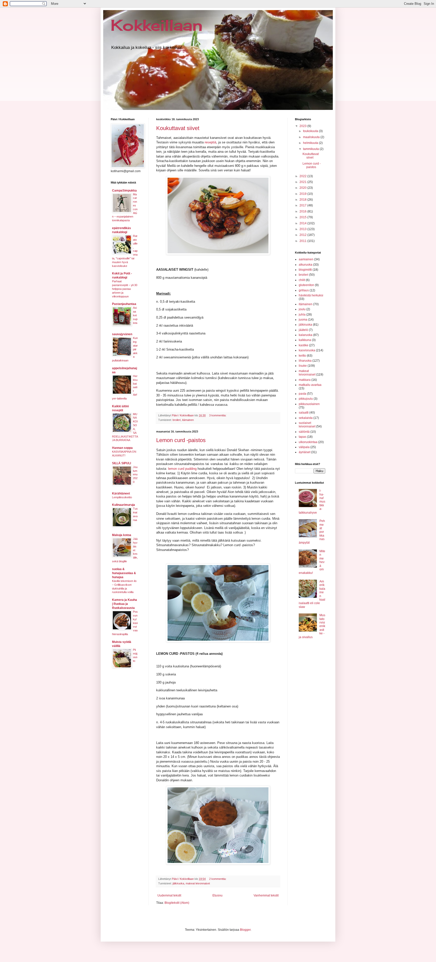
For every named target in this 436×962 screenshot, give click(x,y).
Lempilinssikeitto (122, 497)
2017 (303, 205)
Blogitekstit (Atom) (177, 903)
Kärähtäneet (121, 493)
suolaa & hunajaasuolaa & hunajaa (124, 573)
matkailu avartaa (310, 385)
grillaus (304, 290)
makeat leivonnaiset (198, 883)
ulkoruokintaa (308, 442)
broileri (177, 419)
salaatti (304, 412)
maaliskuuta (311, 137)
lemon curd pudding (182, 469)
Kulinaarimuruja (123, 505)
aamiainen (306, 259)
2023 (303, 126)
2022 (303, 176)
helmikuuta (311, 143)
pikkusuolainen (309, 404)
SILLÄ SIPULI (121, 463)
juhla (302, 314)
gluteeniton (306, 285)
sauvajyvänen (122, 334)
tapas (302, 437)
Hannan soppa (122, 448)
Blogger (245, 930)
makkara (305, 380)
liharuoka (305, 360)
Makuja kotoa (121, 535)
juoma (303, 319)
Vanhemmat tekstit (266, 895)
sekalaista (306, 418)
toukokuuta (311, 131)
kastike (303, 345)
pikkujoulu (306, 398)
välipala (304, 447)
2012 (303, 235)
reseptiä (210, 142)
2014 (303, 223)
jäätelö (303, 330)
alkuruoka (305, 264)
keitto (302, 355)
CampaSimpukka (124, 190)
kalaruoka (305, 335)
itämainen (188, 419)
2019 (303, 194)
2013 (303, 229)
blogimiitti (305, 269)
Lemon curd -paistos (181, 440)
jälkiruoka (178, 883)
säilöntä (304, 431)
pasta (302, 393)
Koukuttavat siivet (177, 128)
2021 (303, 182)
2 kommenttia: (218, 878)
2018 (303, 199)
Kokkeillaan (157, 25)
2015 (303, 217)
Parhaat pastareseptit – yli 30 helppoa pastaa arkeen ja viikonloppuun (124, 289)
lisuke (303, 365)
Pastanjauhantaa (124, 304)
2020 (303, 188)
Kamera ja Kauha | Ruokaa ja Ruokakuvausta (124, 604)
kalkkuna (305, 340)
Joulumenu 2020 (135, 474)
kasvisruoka (307, 350)
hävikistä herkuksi (311, 295)
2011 (303, 241)
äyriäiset (304, 452)
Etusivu (217, 895)
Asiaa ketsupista (135, 315)
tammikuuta (311, 149)
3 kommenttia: (218, 415)
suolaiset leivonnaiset (307, 424)
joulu (302, 309)
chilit (302, 280)
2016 (303, 211)
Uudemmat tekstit (169, 895)
